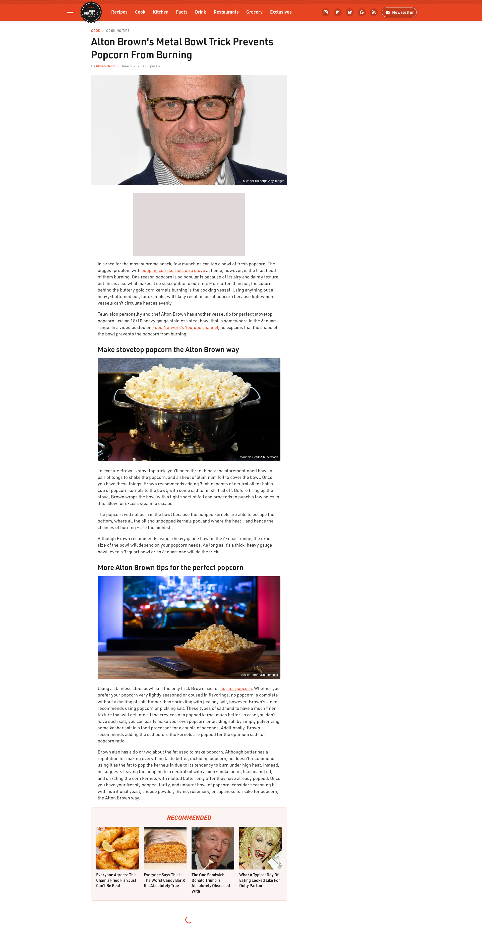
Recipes (119, 12)
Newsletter (403, 12)
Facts (182, 12)
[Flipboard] (338, 12)
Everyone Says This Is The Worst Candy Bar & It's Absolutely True (165, 880)
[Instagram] (326, 12)
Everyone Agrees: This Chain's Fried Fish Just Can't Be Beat (116, 880)
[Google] (362, 12)
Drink (200, 12)
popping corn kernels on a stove (173, 270)
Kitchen (160, 12)
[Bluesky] (350, 12)
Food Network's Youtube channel (185, 327)
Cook (140, 12)
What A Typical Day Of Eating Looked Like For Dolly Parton (259, 880)
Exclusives (281, 12)
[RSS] (374, 12)
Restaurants (226, 12)
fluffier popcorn (236, 688)
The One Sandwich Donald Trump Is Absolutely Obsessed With (211, 883)
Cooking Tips (117, 30)
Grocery (254, 12)
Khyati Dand (105, 66)
